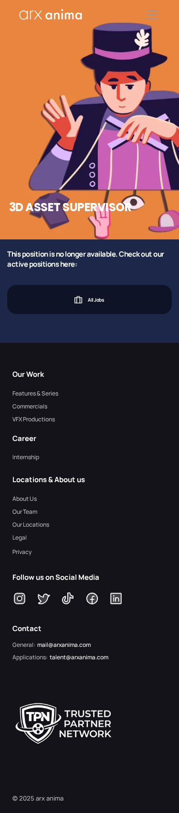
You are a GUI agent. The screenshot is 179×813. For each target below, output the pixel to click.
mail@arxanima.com (64, 645)
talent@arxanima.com (79, 657)
